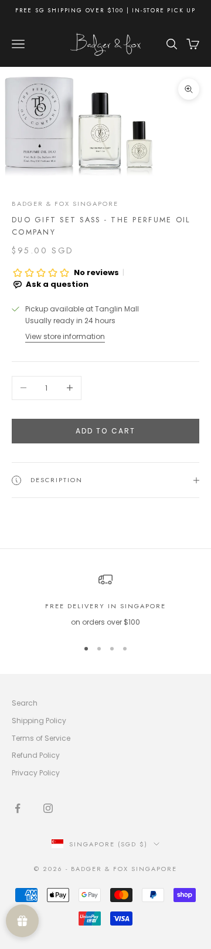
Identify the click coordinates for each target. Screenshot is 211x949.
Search (25, 703)
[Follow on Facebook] (17, 808)
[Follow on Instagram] (48, 808)
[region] (105, 600)
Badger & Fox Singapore (65, 203)
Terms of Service (41, 738)
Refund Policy (36, 755)
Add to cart (106, 431)
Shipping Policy (39, 721)
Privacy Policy (36, 773)
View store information (65, 336)
